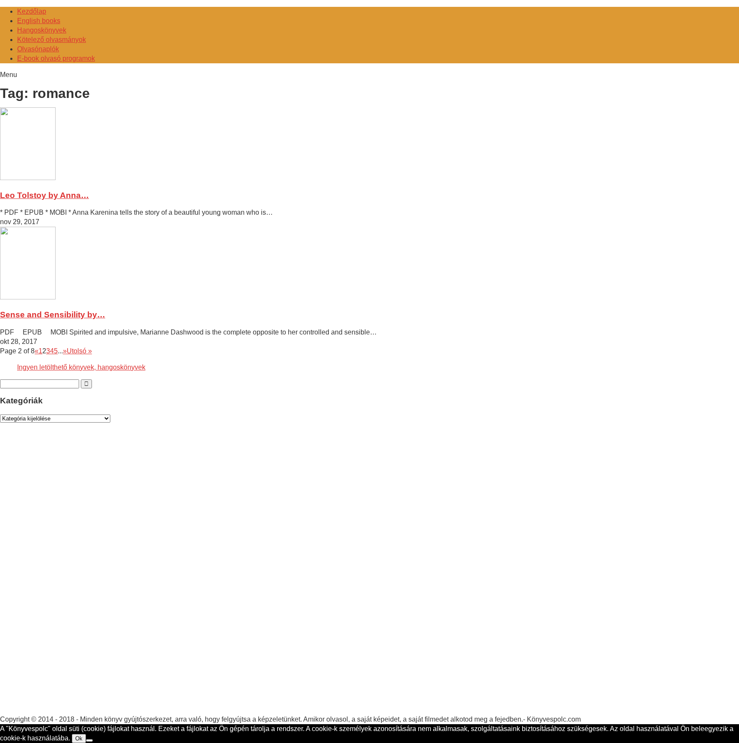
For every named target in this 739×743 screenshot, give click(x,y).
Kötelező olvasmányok (51, 39)
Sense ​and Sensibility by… (52, 314)
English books (38, 20)
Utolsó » (79, 351)
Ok (79, 738)
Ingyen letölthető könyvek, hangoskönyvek (81, 367)
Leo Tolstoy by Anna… (44, 195)
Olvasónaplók (38, 49)
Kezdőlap (31, 11)
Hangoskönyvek (41, 30)
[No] (89, 740)
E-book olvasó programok (56, 58)
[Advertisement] (64, 577)
